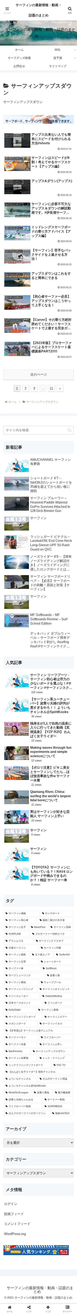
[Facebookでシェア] (13, 1133)
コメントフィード (17, 1224)
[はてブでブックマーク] (30, 1133)
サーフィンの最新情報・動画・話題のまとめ (39, 10)
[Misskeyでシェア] (64, 1121)
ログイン (10, 1204)
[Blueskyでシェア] (47, 1121)
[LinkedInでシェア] (38, 1144)
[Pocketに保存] (47, 1133)
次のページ (38, 374)
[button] (69, 430)
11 (51, 388)
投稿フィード (14, 1214)
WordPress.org (15, 1234)
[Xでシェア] (13, 1121)
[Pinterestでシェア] (21, 1144)
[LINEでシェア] (64, 1133)
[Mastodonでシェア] (30, 1121)
